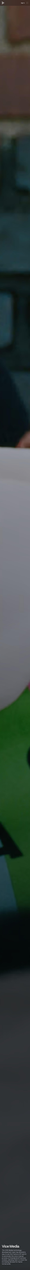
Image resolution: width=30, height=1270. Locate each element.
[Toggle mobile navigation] (27, 3)
